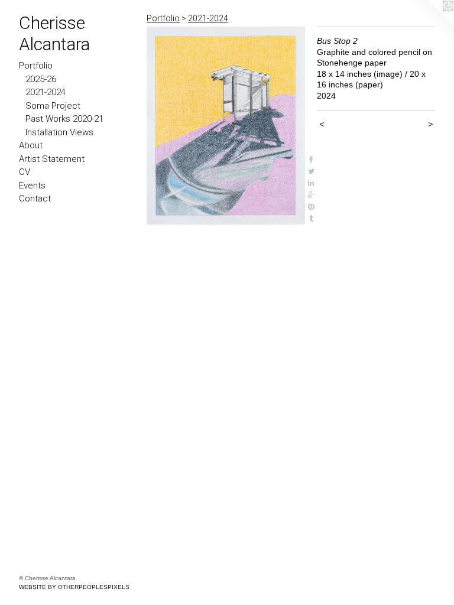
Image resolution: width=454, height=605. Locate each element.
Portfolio (36, 65)
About (31, 145)
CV (24, 172)
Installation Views (59, 132)
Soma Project (52, 105)
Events (32, 185)
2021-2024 (45, 92)
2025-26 (40, 79)
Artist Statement (52, 159)
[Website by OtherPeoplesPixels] (430, 23)
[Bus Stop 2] (226, 126)
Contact (35, 198)
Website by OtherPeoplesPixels (74, 587)
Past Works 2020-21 (64, 118)
